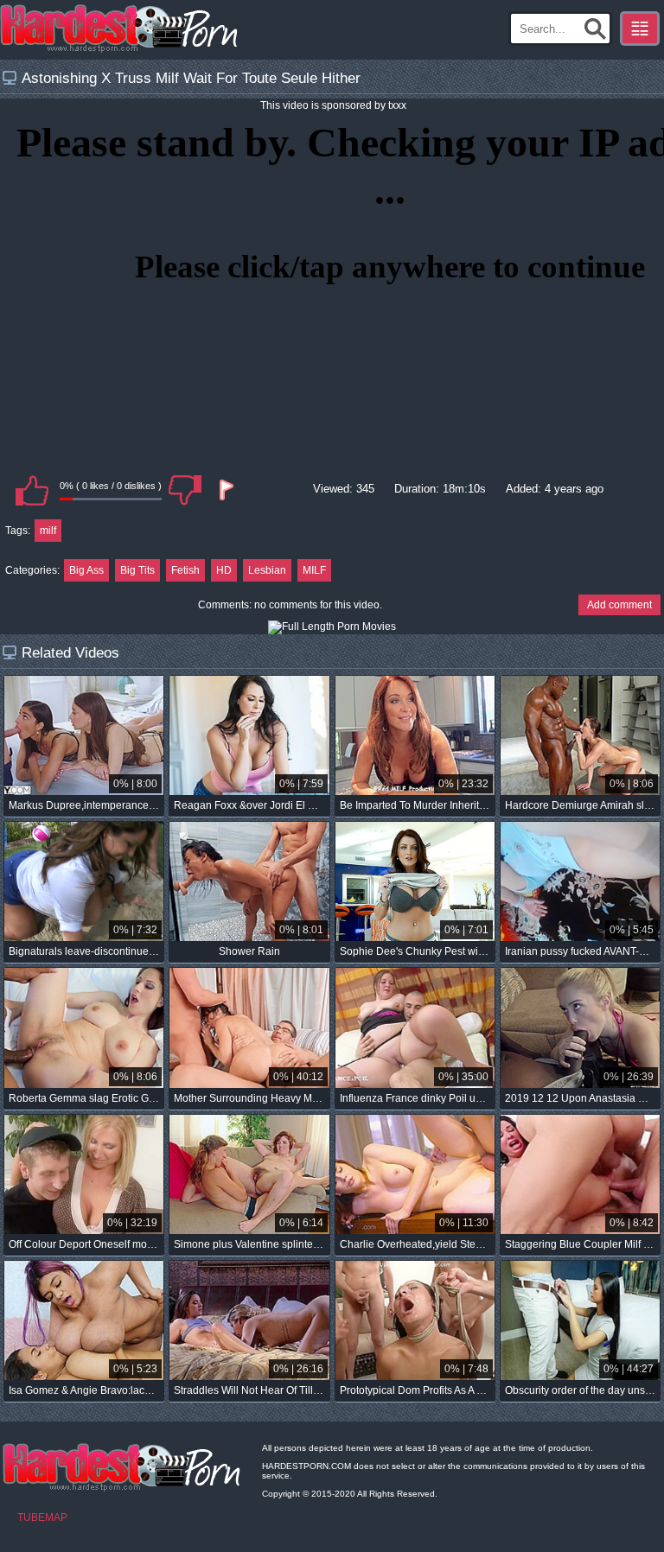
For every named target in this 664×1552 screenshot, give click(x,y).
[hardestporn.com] (120, 28)
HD (224, 570)
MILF (314, 570)
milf (48, 531)
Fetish (185, 570)
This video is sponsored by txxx (333, 105)
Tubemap (42, 1517)
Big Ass (86, 570)
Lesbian (267, 570)
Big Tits (137, 570)
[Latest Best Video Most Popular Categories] (640, 28)
